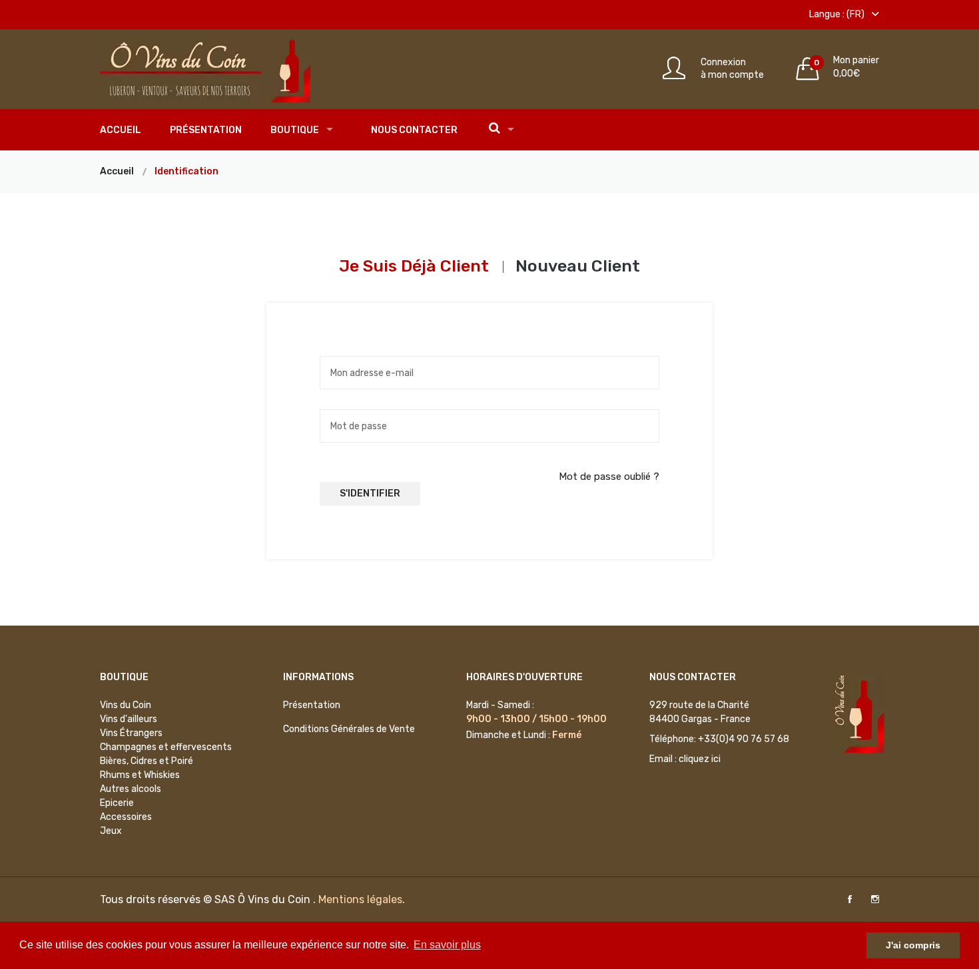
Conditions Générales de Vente (349, 729)
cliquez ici (700, 759)
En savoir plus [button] (447, 944)
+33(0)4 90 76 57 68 (743, 739)
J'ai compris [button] (913, 945)
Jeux (111, 831)
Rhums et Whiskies (140, 775)
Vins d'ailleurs (128, 719)
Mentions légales (360, 899)
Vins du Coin (125, 705)
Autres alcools (130, 789)
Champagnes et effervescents (166, 747)
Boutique (294, 130)
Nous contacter (414, 130)
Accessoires (126, 817)
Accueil (120, 130)
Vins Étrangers (131, 733)
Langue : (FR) (837, 14)
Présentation (206, 130)
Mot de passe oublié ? (609, 477)
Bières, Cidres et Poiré (146, 761)
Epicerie (117, 803)
